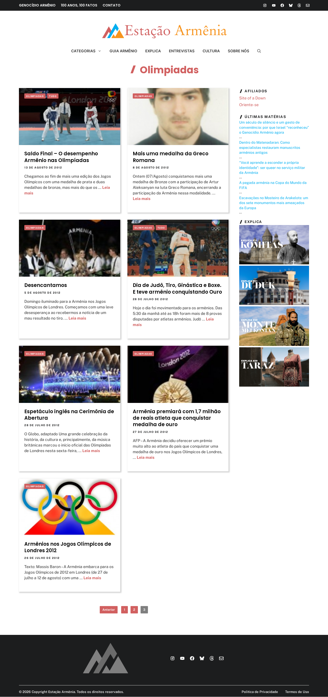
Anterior (108, 609)
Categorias (83, 51)
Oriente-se (249, 104)
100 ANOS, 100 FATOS (79, 5)
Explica (153, 51)
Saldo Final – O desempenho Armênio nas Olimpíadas (61, 157)
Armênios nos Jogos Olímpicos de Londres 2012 (67, 547)
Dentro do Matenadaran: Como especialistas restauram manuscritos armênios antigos (269, 147)
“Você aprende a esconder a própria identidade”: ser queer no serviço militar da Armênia (272, 167)
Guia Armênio (123, 51)
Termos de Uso (297, 692)
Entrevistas (182, 51)
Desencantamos (45, 285)
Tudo (53, 96)
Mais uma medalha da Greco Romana (170, 157)
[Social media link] (265, 5)
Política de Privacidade (260, 692)
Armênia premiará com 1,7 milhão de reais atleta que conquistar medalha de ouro (177, 418)
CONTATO (111, 5)
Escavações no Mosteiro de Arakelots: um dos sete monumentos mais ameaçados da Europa (273, 203)
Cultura (211, 51)
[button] (257, 51)
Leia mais (141, 198)
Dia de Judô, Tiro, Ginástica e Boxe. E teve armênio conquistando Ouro (177, 288)
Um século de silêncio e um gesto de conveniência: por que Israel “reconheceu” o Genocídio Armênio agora (274, 127)
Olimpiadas (35, 96)
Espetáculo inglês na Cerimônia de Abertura (69, 414)
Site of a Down (252, 98)
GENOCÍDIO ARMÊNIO (37, 5)
